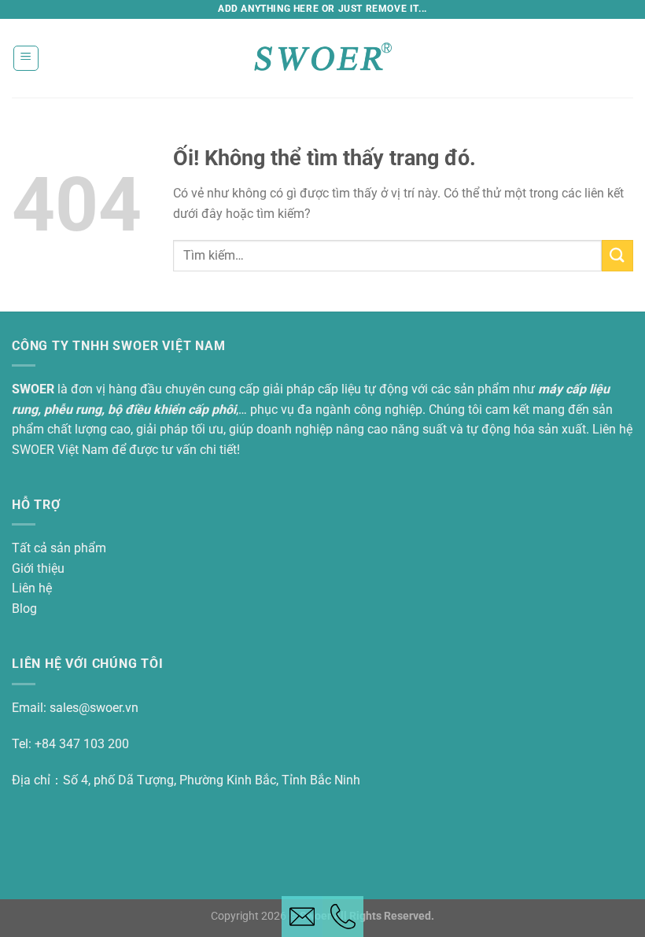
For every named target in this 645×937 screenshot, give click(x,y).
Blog (24, 608)
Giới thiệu (38, 568)
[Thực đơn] (26, 58)
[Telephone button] (342, 916)
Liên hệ (32, 588)
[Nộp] (617, 255)
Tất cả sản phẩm (59, 547)
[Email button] (302, 916)
